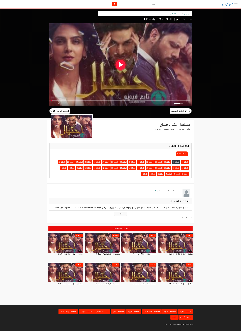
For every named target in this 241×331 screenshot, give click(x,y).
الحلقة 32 (149, 162)
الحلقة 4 (169, 174)
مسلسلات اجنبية (86, 311)
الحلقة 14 (123, 168)
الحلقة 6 (185, 174)
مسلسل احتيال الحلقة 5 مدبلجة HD (180, 254)
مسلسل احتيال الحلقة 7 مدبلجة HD (107, 254)
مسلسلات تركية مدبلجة (151, 311)
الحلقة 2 (152, 174)
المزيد (120, 213)
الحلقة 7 (63, 168)
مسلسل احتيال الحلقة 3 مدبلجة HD (107, 283)
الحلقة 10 (88, 168)
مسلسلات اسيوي (102, 311)
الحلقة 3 (161, 174)
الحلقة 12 (105, 168)
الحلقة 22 (61, 162)
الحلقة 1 (144, 174)
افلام (174, 317)
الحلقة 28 (114, 162)
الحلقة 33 (158, 162)
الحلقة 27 (105, 162)
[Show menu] (236, 4)
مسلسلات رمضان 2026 (68, 311)
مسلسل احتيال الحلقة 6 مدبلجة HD (144, 283)
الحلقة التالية (60, 111)
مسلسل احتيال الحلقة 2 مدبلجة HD (144, 254)
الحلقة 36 (185, 162)
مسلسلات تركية (133, 311)
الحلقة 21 (185, 168)
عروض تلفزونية (185, 317)
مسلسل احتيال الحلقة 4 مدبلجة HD (70, 283)
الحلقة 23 (70, 162)
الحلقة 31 (141, 162)
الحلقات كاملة (181, 153)
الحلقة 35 (176, 162)
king (156, 190)
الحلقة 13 (114, 168)
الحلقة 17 (149, 168)
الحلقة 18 (158, 168)
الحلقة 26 (97, 162)
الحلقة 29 (123, 162)
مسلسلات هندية (175, 13)
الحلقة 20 (176, 168)
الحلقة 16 (141, 168)
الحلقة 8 (71, 168)
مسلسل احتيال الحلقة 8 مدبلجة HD (70, 254)
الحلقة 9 (80, 168)
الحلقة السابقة (179, 111)
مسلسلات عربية (185, 311)
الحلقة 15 (132, 168)
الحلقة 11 (97, 168)
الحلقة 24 (79, 162)
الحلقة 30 (132, 162)
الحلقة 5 (177, 174)
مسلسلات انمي (118, 311)
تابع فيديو (227, 4)
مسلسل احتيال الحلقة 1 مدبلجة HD (180, 283)
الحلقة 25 (88, 162)
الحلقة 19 (167, 168)
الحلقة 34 (167, 162)
